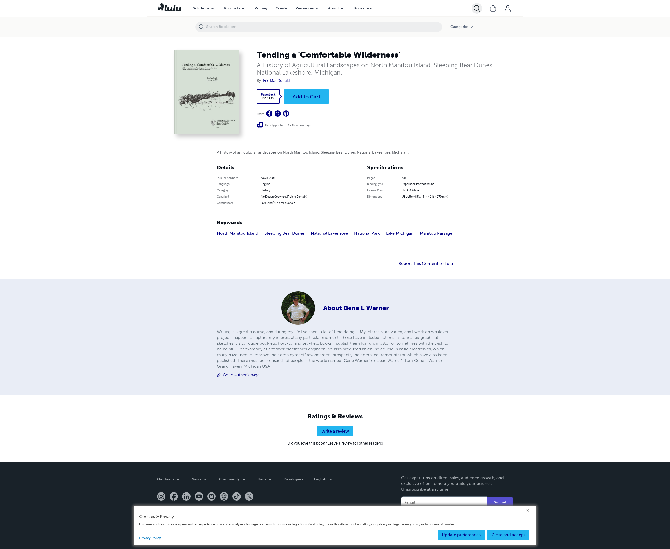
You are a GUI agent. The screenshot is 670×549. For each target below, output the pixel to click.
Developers (293, 479)
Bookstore (363, 8)
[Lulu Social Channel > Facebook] (174, 497)
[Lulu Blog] (211, 497)
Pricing (261, 8)
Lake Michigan (400, 233)
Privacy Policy (150, 538)
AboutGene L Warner (356, 308)
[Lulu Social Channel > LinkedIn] (186, 497)
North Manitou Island (237, 233)
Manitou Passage (436, 233)
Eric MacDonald (276, 80)
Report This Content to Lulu (426, 263)
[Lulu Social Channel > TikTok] (236, 497)
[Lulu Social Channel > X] (249, 497)
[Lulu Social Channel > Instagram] (161, 497)
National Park (367, 233)
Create (281, 8)
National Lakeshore (329, 233)
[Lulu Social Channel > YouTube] (199, 497)
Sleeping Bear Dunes (285, 233)
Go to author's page (241, 374)
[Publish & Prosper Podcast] (224, 497)
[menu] (212, 8)
